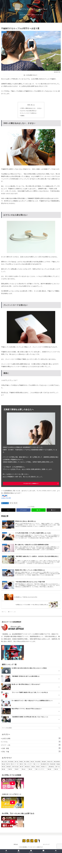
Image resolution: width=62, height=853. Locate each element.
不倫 (12, 503)
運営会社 (16, 844)
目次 (28, 105)
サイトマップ (46, 844)
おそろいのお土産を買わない (29, 110)
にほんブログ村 (6, 498)
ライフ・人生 (5, 503)
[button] (53, 510)
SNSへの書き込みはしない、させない (31, 108)
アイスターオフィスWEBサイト (31, 483)
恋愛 (16, 503)
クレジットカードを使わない (29, 113)
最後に (23, 115)
